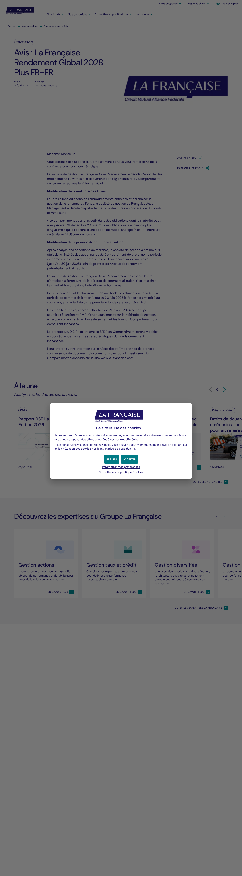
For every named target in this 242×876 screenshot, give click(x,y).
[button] (129, 459)
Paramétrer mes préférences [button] (121, 467)
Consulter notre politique (121, 472)
